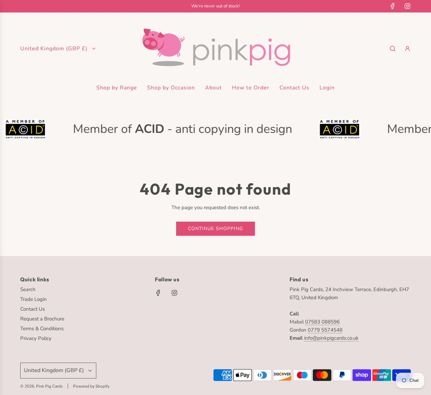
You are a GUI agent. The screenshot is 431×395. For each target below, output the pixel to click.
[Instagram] (407, 6)
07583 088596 (322, 321)
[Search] (392, 48)
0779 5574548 (325, 330)
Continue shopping (215, 228)
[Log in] (407, 48)
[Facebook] (392, 6)
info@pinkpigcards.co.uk (331, 338)
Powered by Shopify (91, 386)
